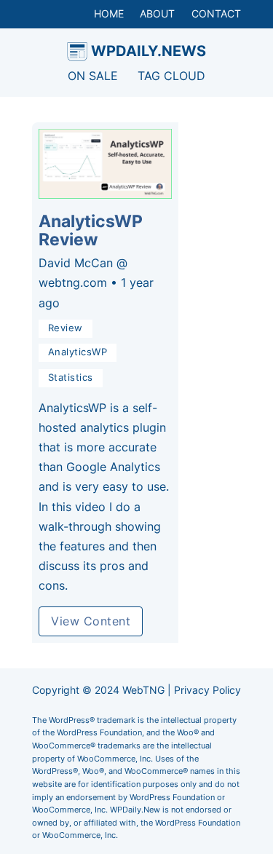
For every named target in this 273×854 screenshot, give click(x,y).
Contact (216, 13)
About (157, 13)
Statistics (70, 377)
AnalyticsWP (78, 352)
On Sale (93, 75)
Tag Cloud (171, 75)
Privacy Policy (207, 690)
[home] (77, 51)
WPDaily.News (148, 50)
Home (109, 13)
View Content (90, 621)
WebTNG (143, 690)
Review (65, 328)
